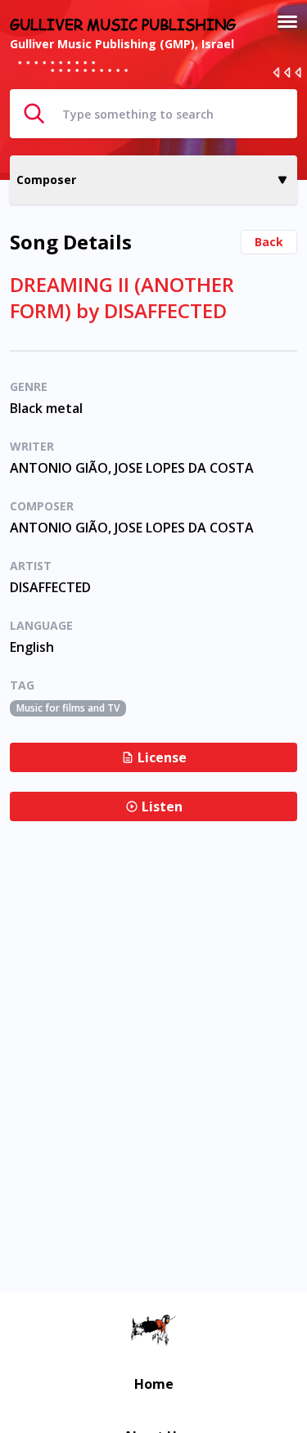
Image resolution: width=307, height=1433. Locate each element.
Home (154, 1384)
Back (269, 241)
